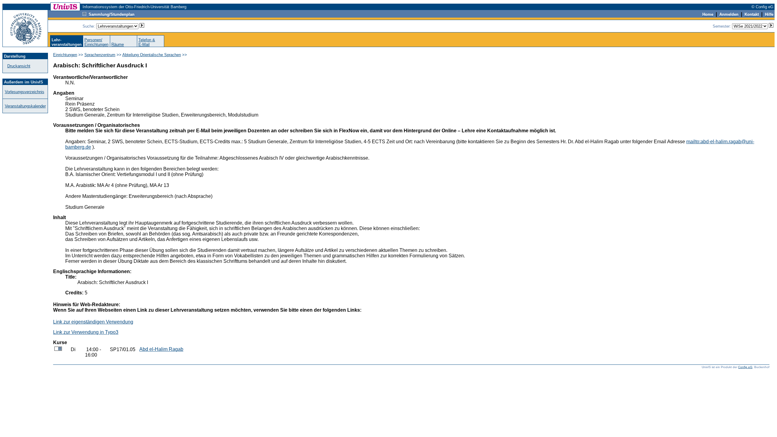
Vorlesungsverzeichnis (24, 92)
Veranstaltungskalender (25, 106)
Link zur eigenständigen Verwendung (93, 321)
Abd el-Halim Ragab (161, 349)
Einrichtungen (65, 55)
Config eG (745, 367)
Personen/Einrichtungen (96, 42)
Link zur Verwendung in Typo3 (85, 332)
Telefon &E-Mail (146, 42)
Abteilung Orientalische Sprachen (151, 55)
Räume (117, 44)
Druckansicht (18, 66)
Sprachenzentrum (99, 55)
